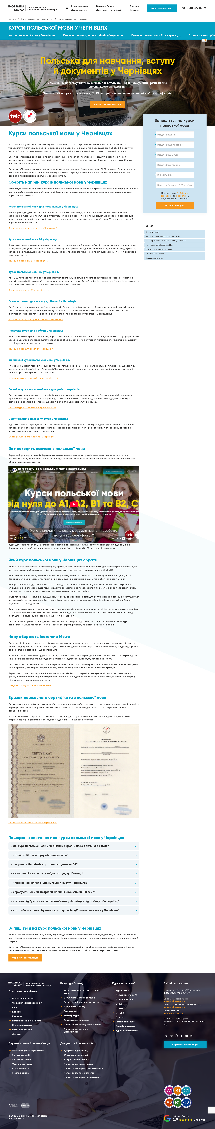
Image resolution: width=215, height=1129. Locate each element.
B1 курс (120, 1003)
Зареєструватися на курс (107, 104)
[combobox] (175, 175)
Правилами (182, 195)
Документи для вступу (76, 1050)
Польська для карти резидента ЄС (82, 1077)
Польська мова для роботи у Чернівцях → (30, 348)
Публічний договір (22, 1029)
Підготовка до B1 (21, 1055)
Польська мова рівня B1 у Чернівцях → (28, 260)
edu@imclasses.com (174, 1007)
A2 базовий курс (125, 999)
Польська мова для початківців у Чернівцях (93, 35)
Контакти (135, 10)
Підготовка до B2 (21, 1059)
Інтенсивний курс (125, 1021)
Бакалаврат (70, 1011)
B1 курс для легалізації (76, 1055)
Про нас (134, 6)
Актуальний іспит (21, 1068)
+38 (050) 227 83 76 (193, 8)
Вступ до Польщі (105, 6)
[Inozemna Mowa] (32, 7)
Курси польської (79, 6)
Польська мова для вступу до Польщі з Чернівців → (35, 319)
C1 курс (120, 1012)
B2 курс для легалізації (76, 1059)
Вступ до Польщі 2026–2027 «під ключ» (82, 992)
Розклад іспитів (20, 1073)
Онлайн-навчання (125, 1026)
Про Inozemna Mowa (23, 998)
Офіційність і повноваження (27, 1002)
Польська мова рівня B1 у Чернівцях (156, 35)
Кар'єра (16, 1011)
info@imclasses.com (174, 1001)
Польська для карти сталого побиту (83, 1068)
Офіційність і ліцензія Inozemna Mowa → (29, 685)
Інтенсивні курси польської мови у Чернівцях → (33, 378)
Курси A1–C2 (122, 990)
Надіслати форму (174, 205)
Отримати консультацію (25, 957)
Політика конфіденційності (26, 1020)
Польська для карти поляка (78, 1064)
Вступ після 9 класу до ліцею (79, 997)
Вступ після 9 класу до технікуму (81, 1002)
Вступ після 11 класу (74, 1006)
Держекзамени (79, 10)
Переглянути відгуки (185, 1118)
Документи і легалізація (109, 10)
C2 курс (120, 1017)
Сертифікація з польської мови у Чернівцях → (32, 436)
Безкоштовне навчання (76, 1020)
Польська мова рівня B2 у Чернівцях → (28, 290)
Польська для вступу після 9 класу (82, 1024)
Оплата (16, 1034)
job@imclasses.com (174, 1013)
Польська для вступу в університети (76, 1030)
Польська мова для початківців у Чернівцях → (32, 228)
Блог (14, 1007)
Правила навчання (22, 1025)
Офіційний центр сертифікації (28, 1050)
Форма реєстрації (22, 1064)
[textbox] (164, 174)
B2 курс (120, 1008)
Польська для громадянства (79, 1073)
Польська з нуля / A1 (126, 995)
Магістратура (71, 1015)
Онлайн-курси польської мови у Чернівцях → (32, 407)
